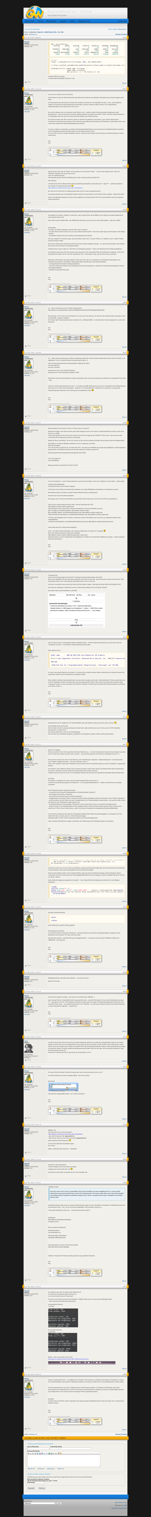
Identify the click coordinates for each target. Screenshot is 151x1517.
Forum (40, 21)
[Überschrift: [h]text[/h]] (38, 1453)
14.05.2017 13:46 (33, 570)
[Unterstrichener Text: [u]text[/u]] (33, 1453)
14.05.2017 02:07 (33, 423)
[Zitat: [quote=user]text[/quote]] (47, 1453)
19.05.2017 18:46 (33, 1037)
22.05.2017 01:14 (33, 1125)
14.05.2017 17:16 (33, 992)
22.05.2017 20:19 (33, 1374)
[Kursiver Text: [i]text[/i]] (31, 1453)
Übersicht (29, 21)
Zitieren (124, 83)
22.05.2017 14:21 (33, 1183)
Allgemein (40, 32)
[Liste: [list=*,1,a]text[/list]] (56, 1453)
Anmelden (122, 21)
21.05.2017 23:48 (33, 1067)
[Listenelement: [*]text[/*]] (54, 1453)
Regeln (63, 21)
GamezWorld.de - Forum (70, 12)
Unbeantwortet (122, 29)
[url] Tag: (40, 1468)
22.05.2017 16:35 (33, 1287)
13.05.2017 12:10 (33, 89)
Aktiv (115, 29)
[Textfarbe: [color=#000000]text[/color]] (40, 1453)
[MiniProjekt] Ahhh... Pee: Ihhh (54, 32)
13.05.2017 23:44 (33, 353)
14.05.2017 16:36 (33, 907)
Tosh (26, 1041)
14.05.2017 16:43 (33, 972)
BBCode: (30, 1468)
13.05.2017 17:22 (33, 166)
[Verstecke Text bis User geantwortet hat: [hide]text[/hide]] (59, 1453)
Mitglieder (51, 21)
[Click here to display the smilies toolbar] (61, 1453)
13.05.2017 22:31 (33, 303)
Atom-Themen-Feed (121, 1502)
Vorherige (32, 34)
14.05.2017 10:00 (33, 476)
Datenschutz (123, 1508)
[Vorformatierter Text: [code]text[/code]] (45, 1453)
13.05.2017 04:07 (33, 38)
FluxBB (124, 1505)
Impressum (115, 1508)
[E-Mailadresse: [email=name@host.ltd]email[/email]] (52, 1453)
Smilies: (59, 1468)
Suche (72, 21)
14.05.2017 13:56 (33, 637)
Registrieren (84, 21)
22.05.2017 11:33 (33, 1159)
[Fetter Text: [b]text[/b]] (28, 1453)
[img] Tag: (50, 1468)
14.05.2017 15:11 (33, 744)
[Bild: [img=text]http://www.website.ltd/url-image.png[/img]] (42, 1453)
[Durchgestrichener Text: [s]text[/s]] (35, 1453)
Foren (26, 32)
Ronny (26, 93)
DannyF (27, 42)
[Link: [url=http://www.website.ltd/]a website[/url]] (49, 1453)
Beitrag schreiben (121, 34)
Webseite (27, 111)
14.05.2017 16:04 (33, 854)
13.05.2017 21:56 (33, 210)
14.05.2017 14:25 (33, 717)
